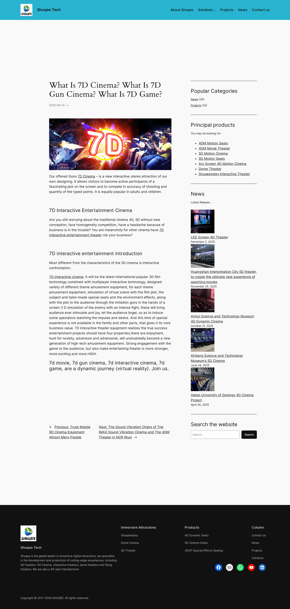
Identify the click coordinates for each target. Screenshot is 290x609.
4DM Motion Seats (213, 143)
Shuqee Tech (49, 9)
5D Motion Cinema (213, 153)
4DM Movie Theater (214, 148)
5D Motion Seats (212, 159)
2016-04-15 (57, 105)
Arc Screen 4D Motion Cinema (222, 164)
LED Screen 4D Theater (209, 237)
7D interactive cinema (66, 277)
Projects (196, 105)
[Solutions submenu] (214, 10)
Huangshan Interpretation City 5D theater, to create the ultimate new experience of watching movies (224, 277)
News (194, 99)
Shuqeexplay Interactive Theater (224, 174)
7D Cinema (86, 176)
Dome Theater (210, 169)
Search (249, 434)
